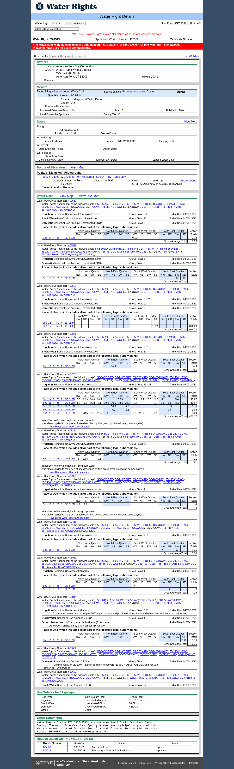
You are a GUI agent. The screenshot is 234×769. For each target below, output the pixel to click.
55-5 (73, 110)
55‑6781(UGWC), (133, 436)
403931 (72, 557)
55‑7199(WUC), (50, 209)
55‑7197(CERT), (153, 206)
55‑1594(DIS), (172, 248)
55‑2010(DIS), (157, 337)
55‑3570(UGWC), (72, 206)
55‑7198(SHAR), (172, 206)
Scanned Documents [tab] (61, 56)
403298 (72, 374)
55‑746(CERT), (123, 203)
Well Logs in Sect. (188, 180)
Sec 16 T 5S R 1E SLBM (58, 326)
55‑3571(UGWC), (92, 206)
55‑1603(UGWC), (159, 289)
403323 (72, 476)
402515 (72, 245)
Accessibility (178, 762)
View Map (192, 55)
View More (190, 121)
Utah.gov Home (126, 762)
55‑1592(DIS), (157, 203)
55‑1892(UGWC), (159, 524)
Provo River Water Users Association (68, 426)
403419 (72, 521)
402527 (72, 285)
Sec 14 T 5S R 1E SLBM (59, 237)
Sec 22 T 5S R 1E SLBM (59, 409)
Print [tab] (79, 56)
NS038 (47, 747)
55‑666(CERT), (105, 203)
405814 (72, 596)
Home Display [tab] (41, 56)
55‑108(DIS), (104, 248)
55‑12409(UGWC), (68, 566)
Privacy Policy (162, 762)
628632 (72, 648)
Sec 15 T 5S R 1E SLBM (59, 278)
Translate (193, 762)
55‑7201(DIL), (67, 209)
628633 (72, 671)
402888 (72, 333)
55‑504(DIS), (104, 600)
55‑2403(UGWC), (175, 203)
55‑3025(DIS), (49, 563)
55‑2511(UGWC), (72, 527)
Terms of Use (144, 762)
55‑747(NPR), (141, 203)
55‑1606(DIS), (157, 479)
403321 (72, 430)
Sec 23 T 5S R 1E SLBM (59, 413)
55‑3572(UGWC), (112, 206)
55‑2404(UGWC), (51, 206)
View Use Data (89, 196)
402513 (72, 200)
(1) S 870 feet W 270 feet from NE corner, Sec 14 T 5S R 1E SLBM (84, 176)
